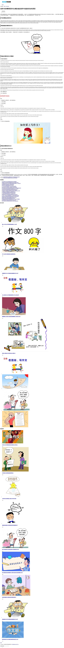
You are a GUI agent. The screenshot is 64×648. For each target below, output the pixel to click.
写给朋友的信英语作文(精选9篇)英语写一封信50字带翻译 (11, 199)
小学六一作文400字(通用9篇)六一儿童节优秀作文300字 (10, 195)
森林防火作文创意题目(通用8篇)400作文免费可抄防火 (10, 182)
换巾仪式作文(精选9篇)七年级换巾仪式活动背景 (9, 187)
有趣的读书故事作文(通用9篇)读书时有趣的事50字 (10, 525)
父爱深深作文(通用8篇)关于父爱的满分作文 (8, 191)
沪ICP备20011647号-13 (15, 644)
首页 (2, 4)
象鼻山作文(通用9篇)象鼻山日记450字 (8, 185)
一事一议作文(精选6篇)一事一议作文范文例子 (9, 186)
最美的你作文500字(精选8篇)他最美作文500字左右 (10, 194)
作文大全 (7, 6)
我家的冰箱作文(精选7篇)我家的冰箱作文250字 (9, 197)
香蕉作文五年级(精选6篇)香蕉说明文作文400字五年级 (10, 196)
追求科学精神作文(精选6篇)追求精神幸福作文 (9, 597)
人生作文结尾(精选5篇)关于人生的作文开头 (8, 193)
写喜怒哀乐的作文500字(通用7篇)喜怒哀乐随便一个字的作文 (11, 183)
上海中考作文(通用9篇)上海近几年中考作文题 (9, 498)
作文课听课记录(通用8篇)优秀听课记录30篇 (8, 192)
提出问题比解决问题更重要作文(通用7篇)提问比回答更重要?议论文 (12, 572)
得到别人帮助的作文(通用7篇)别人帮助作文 (8, 353)
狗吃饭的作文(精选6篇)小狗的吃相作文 (8, 184)
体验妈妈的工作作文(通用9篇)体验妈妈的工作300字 (10, 619)
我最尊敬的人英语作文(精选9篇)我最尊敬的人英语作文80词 (11, 316)
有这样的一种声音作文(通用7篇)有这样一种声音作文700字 (11, 190)
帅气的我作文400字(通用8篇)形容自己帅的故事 (9, 181)
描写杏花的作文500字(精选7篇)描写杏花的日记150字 (10, 639)
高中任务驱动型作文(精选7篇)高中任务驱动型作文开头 (10, 549)
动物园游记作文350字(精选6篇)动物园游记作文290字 (10, 273)
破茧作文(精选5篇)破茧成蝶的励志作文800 (8, 198)
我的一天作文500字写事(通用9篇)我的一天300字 (9, 224)
